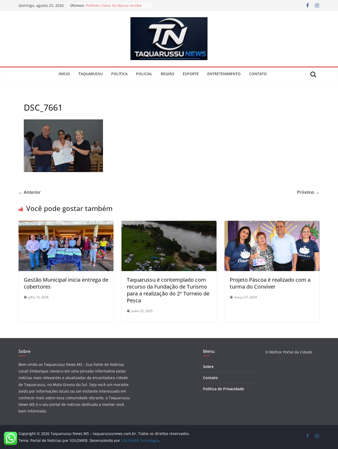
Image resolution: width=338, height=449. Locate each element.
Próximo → (308, 192)
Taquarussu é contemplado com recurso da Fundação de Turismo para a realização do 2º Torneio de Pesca (168, 290)
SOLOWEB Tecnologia (140, 440)
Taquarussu (90, 73)
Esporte (191, 73)
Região (167, 73)
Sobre (208, 366)
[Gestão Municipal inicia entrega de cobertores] (66, 224)
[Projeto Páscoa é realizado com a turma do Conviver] (272, 224)
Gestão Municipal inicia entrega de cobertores (66, 283)
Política (119, 73)
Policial (144, 73)
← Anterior (29, 192)
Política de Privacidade (223, 388)
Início (64, 73)
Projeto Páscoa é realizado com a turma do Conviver (270, 283)
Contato (258, 73)
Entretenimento (224, 73)
